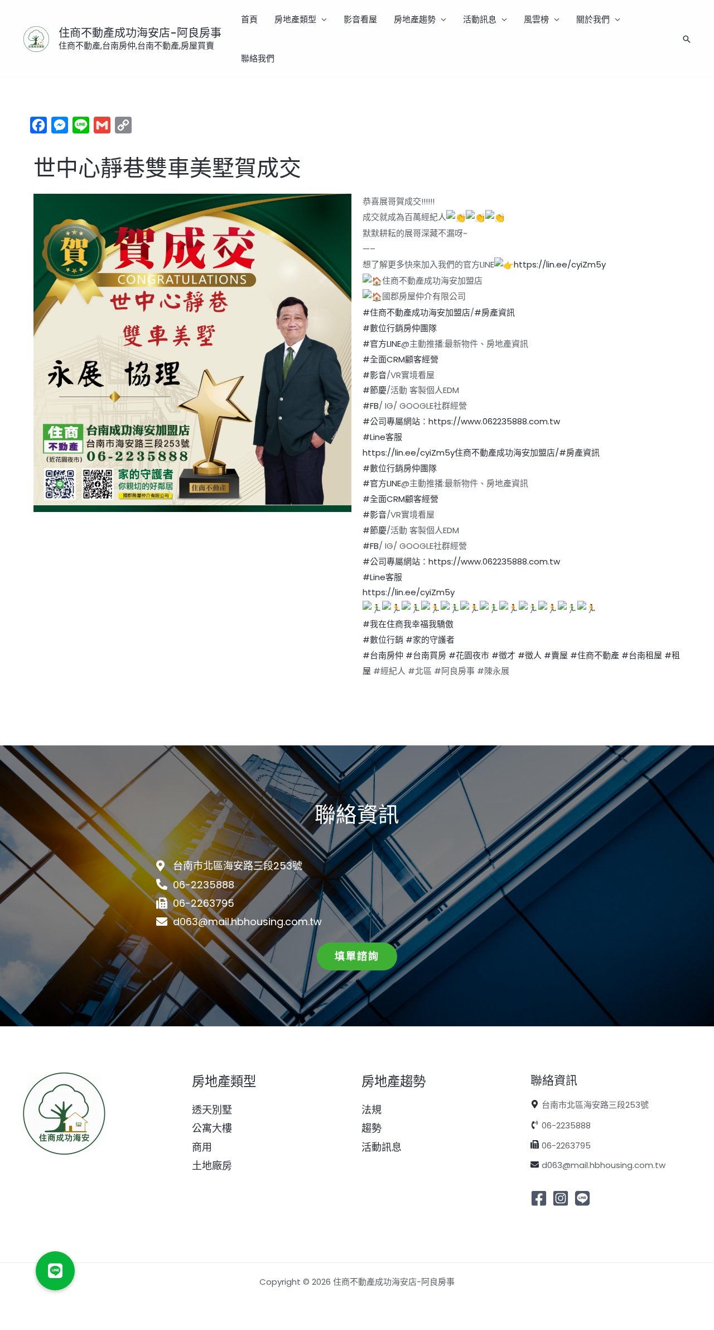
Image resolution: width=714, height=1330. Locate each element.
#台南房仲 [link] (383, 655)
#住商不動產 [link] (594, 655)
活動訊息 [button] (479, 19)
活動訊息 (381, 1147)
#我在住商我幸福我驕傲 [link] (408, 624)
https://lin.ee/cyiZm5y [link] (560, 264)
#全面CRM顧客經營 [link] (400, 359)
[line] (584, 1198)
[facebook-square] (540, 1198)
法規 (371, 1110)
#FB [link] (371, 406)
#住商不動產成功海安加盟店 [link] (416, 312)
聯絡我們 (257, 58)
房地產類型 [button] (295, 19)
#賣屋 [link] (556, 655)
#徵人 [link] (530, 655)
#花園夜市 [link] (468, 655)
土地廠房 (212, 1166)
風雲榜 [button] (536, 19)
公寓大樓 (212, 1128)
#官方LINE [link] (382, 344)
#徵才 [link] (503, 655)
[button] (687, 39)
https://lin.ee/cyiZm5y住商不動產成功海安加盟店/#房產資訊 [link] (481, 452)
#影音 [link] (375, 375)
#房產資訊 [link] (494, 312)
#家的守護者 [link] (430, 639)
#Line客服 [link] (382, 437)
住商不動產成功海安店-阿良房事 (140, 33)
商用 (202, 1147)
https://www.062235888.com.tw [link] (494, 421)
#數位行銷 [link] (383, 639)
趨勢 (371, 1128)
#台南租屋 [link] (641, 655)
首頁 (249, 19)
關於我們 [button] (593, 19)
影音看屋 (360, 19)
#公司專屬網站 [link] (391, 421)
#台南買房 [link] (426, 655)
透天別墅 (212, 1110)
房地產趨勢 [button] (415, 19)
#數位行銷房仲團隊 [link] (400, 328)
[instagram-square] (562, 1198)
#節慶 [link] (375, 390)
